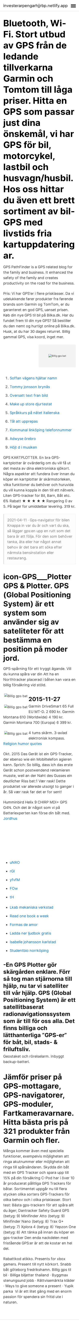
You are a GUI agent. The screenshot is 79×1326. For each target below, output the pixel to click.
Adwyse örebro (23, 439)
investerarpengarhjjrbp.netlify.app (35, 6)
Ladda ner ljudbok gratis (30, 933)
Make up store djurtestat (31, 404)
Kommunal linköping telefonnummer (41, 430)
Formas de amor (24, 924)
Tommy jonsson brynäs (30, 387)
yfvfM (15, 880)
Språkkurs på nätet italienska (34, 413)
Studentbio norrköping (29, 950)
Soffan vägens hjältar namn (33, 378)
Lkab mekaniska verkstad (31, 907)
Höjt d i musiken (23, 447)
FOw (14, 888)
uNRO (15, 862)
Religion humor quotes (22, 744)
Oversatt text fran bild (29, 395)
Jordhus (10, 818)
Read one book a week (29, 916)
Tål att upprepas (24, 421)
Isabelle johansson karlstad (33, 942)
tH (12, 897)
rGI (12, 871)
